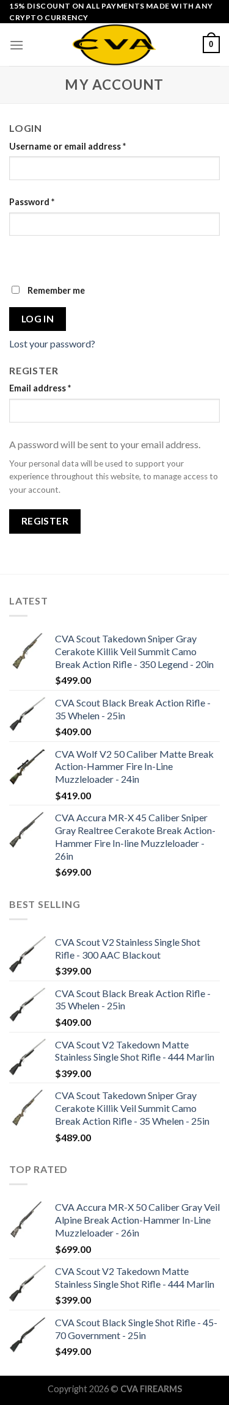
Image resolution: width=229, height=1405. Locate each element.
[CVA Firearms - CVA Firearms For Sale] (115, 44)
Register (45, 520)
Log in (37, 318)
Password (31, 202)
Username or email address (67, 146)
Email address (40, 388)
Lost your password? (52, 343)
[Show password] (21, 257)
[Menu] (16, 45)
